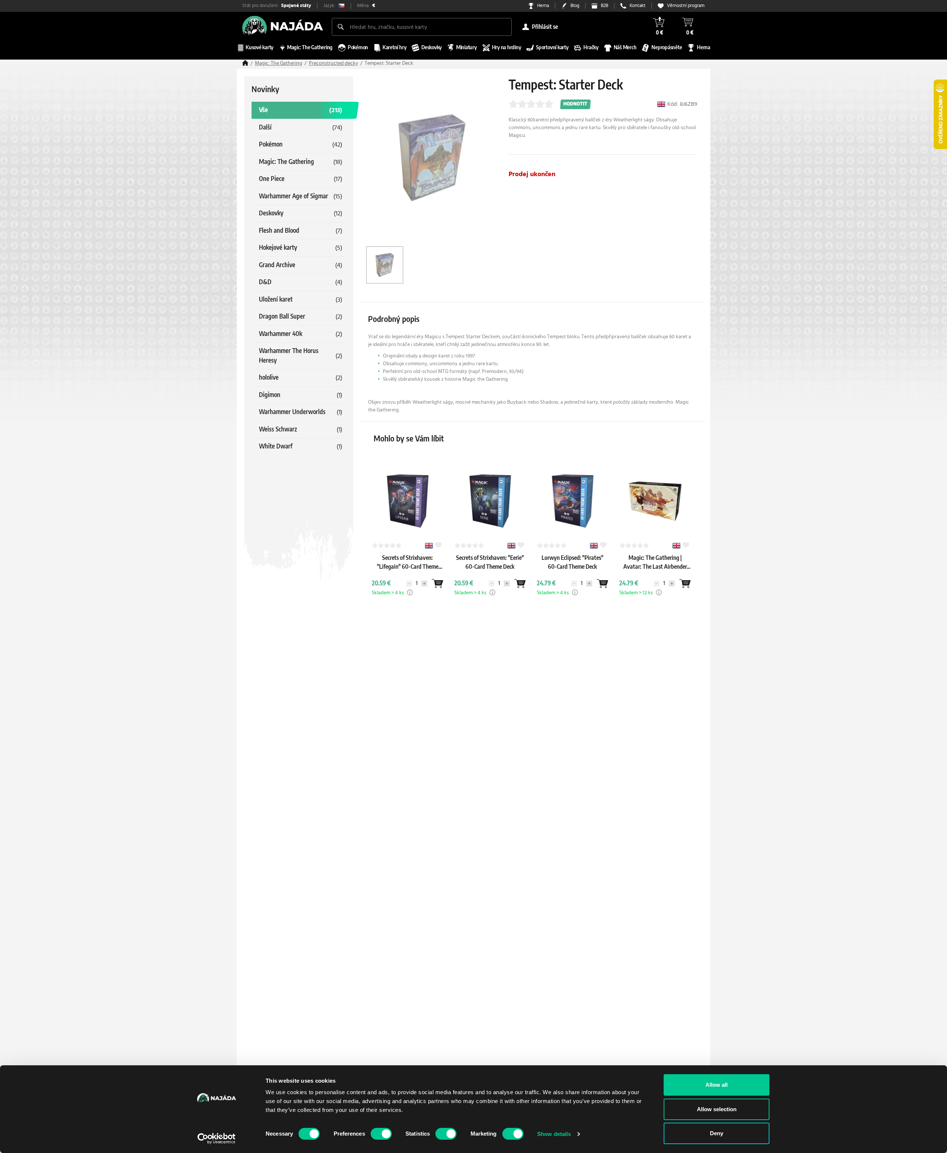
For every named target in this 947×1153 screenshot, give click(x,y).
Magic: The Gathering (278, 63)
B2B (604, 5)
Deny (716, 1133)
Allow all (716, 1085)
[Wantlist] (437, 583)
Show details (554, 1134)
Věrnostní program (686, 5)
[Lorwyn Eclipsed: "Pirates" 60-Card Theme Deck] (572, 574)
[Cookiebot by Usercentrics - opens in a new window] (216, 1138)
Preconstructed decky (333, 63)
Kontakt (638, 5)
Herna (543, 5)
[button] (410, 592)
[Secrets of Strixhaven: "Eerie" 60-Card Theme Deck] (490, 574)
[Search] (341, 27)
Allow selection (717, 1109)
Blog (574, 5)
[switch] (381, 1134)
